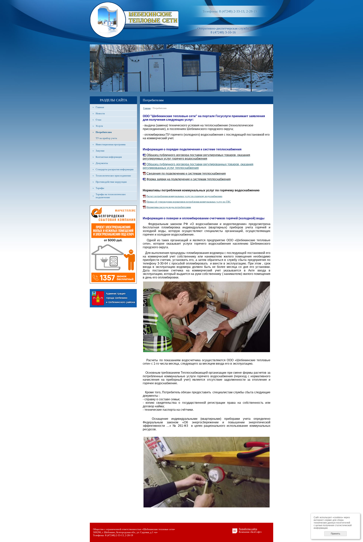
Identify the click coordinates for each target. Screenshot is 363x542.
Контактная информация (109, 156)
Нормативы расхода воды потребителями (169, 207)
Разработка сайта (248, 528)
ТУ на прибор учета (106, 138)
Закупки (100, 150)
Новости (100, 113)
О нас (99, 119)
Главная (100, 107)
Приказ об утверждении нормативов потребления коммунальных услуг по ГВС (189, 201)
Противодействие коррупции (111, 181)
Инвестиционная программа (111, 144)
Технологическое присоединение (113, 175)
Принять (335, 533)
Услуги (99, 125)
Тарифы (100, 188)
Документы (102, 163)
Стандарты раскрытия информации (114, 169)
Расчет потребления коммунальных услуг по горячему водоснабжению (184, 196)
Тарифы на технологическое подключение (111, 196)
